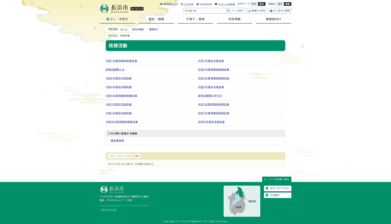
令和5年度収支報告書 (211, 87)
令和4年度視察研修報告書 (213, 78)
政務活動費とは (115, 69)
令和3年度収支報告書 (119, 104)
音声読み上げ (171, 4)
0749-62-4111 (116, 200)
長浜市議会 (138, 29)
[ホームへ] (114, 12)
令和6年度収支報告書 (119, 78)
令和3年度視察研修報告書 (213, 104)
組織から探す (259, 11)
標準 (254, 4)
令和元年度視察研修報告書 (122, 122)
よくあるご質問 (281, 11)
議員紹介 (154, 29)
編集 (137, 156)
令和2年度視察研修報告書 (213, 113)
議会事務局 (117, 140)
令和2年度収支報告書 (119, 113)
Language (206, 4)
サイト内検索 (237, 10)
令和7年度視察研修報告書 (121, 61)
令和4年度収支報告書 (119, 87)
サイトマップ (109, 210)
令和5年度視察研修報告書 (121, 95)
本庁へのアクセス (279, 188)
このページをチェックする (120, 156)
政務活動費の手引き (210, 95)
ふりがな (189, 4)
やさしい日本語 (226, 4)
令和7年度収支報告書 (211, 61)
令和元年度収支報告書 (211, 122)
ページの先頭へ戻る (278, 179)
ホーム (124, 29)
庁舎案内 (275, 195)
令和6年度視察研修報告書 (213, 69)
